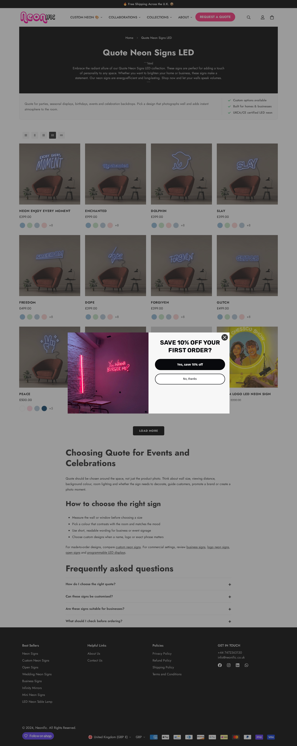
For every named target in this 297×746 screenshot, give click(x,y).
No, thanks (190, 379)
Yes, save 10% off (190, 364)
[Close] (225, 337)
